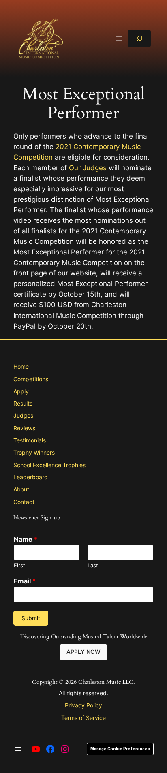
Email (25, 581)
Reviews (24, 428)
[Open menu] (119, 38)
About (21, 489)
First (19, 565)
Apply (21, 391)
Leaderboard (30, 477)
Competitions (30, 379)
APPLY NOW (83, 651)
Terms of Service (83, 717)
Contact (23, 501)
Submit (30, 618)
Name (25, 539)
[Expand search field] (139, 38)
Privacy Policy (83, 705)
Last (93, 565)
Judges (23, 415)
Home (21, 366)
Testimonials (29, 440)
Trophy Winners (34, 452)
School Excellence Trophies (49, 464)
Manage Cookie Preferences (120, 749)
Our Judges (88, 168)
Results (22, 403)
